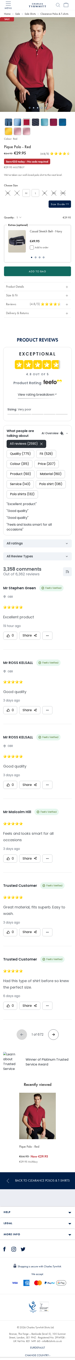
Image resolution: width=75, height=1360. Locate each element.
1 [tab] (30, 108)
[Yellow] (8, 131)
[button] (46, 233)
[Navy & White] (35, 122)
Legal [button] (8, 1223)
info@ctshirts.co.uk (52, 1341)
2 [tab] (34, 108)
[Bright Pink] (53, 122)
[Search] (58, 5)
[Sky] (17, 122)
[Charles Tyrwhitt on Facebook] (4, 1249)
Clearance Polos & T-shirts (54, 14)
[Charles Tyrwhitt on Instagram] (13, 1249)
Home (7, 14)
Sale (17, 14)
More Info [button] (12, 1234)
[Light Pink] (17, 131)
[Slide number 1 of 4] (17, 241)
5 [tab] (46, 108)
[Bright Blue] (62, 122)
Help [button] (7, 1212)
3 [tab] (38, 108)
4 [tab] (42, 108)
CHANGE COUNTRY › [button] (37, 1355)
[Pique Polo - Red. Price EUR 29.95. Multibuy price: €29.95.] (37, 1116)
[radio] (8, 193)
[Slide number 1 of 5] (37, 64)
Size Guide (58, 204)
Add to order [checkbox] (41, 247)
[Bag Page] (66, 5)
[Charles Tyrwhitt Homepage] (37, 4)
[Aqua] (44, 122)
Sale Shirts (30, 14)
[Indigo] (8, 122)
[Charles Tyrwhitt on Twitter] (23, 1249)
